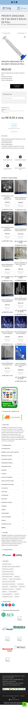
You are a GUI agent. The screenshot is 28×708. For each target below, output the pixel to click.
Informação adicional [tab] (14, 128)
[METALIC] (19, 647)
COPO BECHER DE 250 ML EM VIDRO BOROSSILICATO (7, 229)
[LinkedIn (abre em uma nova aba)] (16, 2)
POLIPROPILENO (4, 495)
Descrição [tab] (14, 125)
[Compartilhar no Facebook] (6, 605)
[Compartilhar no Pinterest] (9, 605)
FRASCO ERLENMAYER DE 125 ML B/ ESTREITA (21, 332)
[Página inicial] (1, 24)
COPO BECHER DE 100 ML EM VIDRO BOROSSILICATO (7, 197)
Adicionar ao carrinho (17, 86)
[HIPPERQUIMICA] (19, 638)
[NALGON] (7, 659)
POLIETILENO (21, 111)
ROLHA (7, 112)
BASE (5, 111)
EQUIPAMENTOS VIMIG (6, 466)
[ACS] (7, 614)
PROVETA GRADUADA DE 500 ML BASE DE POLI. (7, 265)
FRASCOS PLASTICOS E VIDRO (7, 480)
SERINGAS (3, 509)
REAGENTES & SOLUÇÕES (6, 502)
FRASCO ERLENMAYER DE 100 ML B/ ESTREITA (7, 332)
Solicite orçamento (6, 516)
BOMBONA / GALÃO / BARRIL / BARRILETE (10, 452)
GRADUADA (15, 111)
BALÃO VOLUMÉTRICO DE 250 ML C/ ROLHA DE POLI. (21, 264)
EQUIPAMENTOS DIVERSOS (7, 463)
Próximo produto (21, 33)
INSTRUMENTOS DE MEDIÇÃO (7, 484)
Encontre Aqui (16, 695)
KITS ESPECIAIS (4, 488)
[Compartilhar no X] (2, 605)
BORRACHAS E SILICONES (6, 455)
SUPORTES (3, 520)
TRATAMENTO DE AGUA (6, 524)
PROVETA (3, 112)
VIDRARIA (8, 109)
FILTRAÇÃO (3, 473)
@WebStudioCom (20, 703)
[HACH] (7, 638)
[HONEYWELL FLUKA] (7, 649)
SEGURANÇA (4, 506)
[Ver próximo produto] (26, 33)
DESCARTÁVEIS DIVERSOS (6, 459)
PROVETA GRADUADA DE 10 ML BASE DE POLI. (7, 364)
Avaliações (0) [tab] (14, 131)
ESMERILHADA (9, 111)
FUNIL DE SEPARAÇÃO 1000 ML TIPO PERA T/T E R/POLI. (21, 365)
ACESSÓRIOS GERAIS (5, 448)
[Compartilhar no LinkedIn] (13, 605)
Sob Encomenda (5, 513)
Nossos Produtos (9, 695)
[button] (25, 37)
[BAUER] (19, 618)
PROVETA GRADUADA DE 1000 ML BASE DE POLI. (21, 229)
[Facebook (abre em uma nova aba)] (12, 2)
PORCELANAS (4, 498)
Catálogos (22, 695)
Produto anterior (7, 33)
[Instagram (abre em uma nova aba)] (14, 2)
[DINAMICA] (19, 627)
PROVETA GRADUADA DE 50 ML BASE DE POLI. (7, 300)
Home (3, 695)
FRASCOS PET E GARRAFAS (6, 477)
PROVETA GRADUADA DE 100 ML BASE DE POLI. (21, 198)
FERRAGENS (3, 470)
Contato (13, 697)
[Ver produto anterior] (2, 33)
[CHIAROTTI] (7, 628)
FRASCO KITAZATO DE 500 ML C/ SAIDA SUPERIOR (21, 299)
